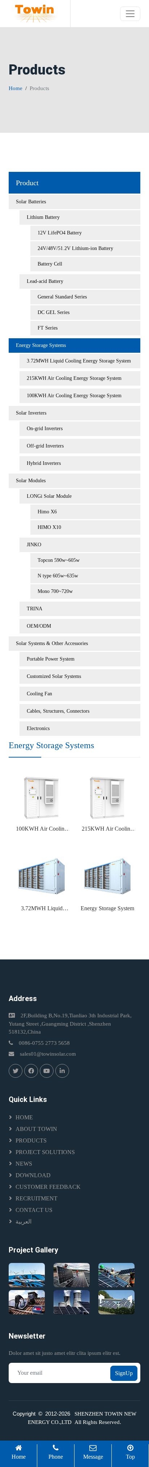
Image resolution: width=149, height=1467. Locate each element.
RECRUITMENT (37, 1198)
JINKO (34, 544)
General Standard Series (62, 297)
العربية (23, 1221)
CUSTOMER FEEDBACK (48, 1187)
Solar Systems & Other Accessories (52, 643)
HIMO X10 (49, 527)
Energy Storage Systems (41, 345)
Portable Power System (50, 659)
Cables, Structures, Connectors (58, 711)
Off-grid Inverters (45, 446)
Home (15, 88)
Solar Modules (31, 480)
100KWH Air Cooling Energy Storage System (74, 395)
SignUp (124, 1373)
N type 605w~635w (58, 575)
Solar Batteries (31, 201)
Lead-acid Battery (45, 281)
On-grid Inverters (45, 428)
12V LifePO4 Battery (60, 233)
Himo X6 (47, 511)
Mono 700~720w (55, 591)
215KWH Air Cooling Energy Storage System (74, 378)
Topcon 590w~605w (59, 560)
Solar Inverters (31, 413)
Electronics (38, 728)
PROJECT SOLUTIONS (45, 1152)
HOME (24, 1117)
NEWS (24, 1164)
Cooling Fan (39, 693)
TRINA (34, 608)
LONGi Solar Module (49, 496)
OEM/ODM (39, 626)
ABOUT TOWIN (36, 1129)
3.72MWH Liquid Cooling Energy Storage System (79, 361)
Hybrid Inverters (44, 463)
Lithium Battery (43, 217)
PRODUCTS (31, 1140)
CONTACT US (34, 1210)
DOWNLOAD (33, 1175)
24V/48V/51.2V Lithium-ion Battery (75, 248)
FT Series (48, 328)
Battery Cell (50, 264)
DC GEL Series (53, 312)
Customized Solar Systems (54, 676)
